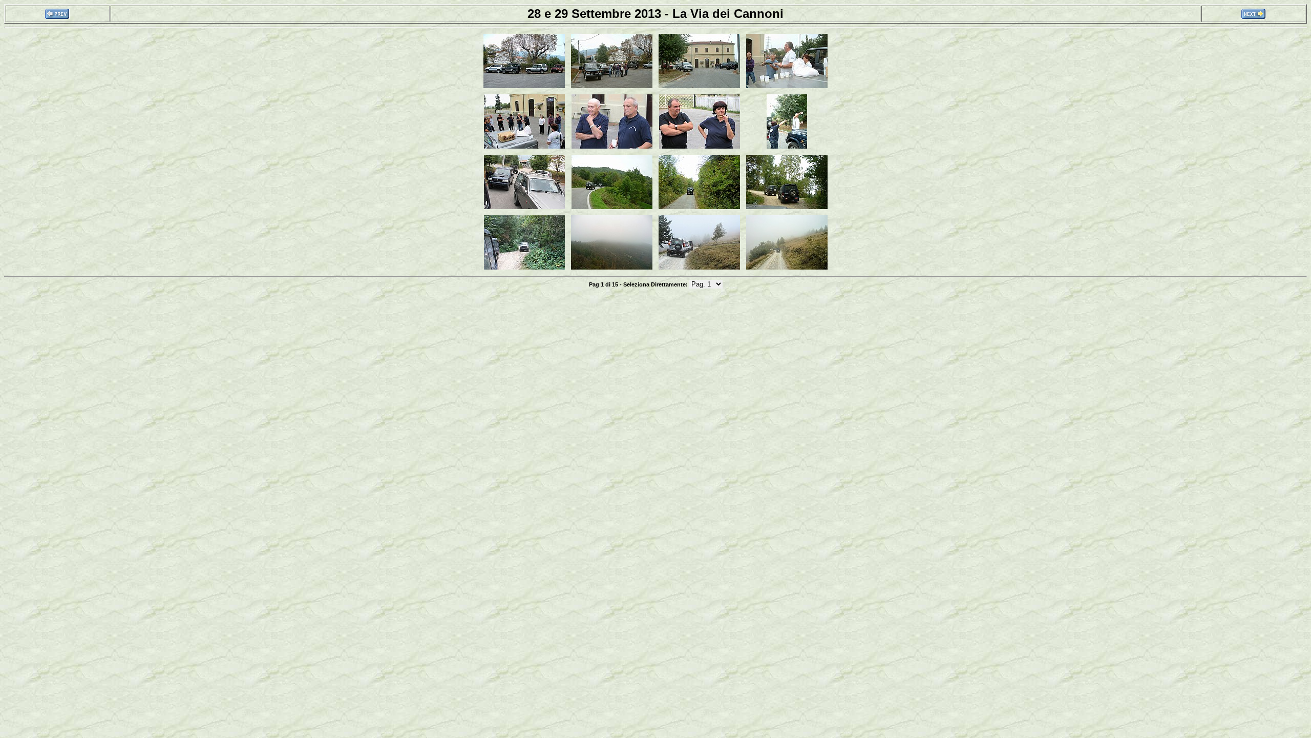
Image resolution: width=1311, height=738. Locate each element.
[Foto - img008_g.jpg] (787, 148)
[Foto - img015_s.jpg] (699, 268)
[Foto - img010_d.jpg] (611, 208)
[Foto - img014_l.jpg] (611, 268)
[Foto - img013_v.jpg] (524, 268)
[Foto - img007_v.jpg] (699, 148)
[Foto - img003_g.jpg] (699, 87)
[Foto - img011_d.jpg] (699, 208)
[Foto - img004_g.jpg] (787, 87)
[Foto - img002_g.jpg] (611, 87)
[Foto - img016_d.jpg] (787, 268)
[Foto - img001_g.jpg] (524, 87)
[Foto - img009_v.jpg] (524, 208)
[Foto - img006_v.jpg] (611, 148)
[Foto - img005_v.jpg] (524, 148)
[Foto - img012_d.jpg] (787, 208)
